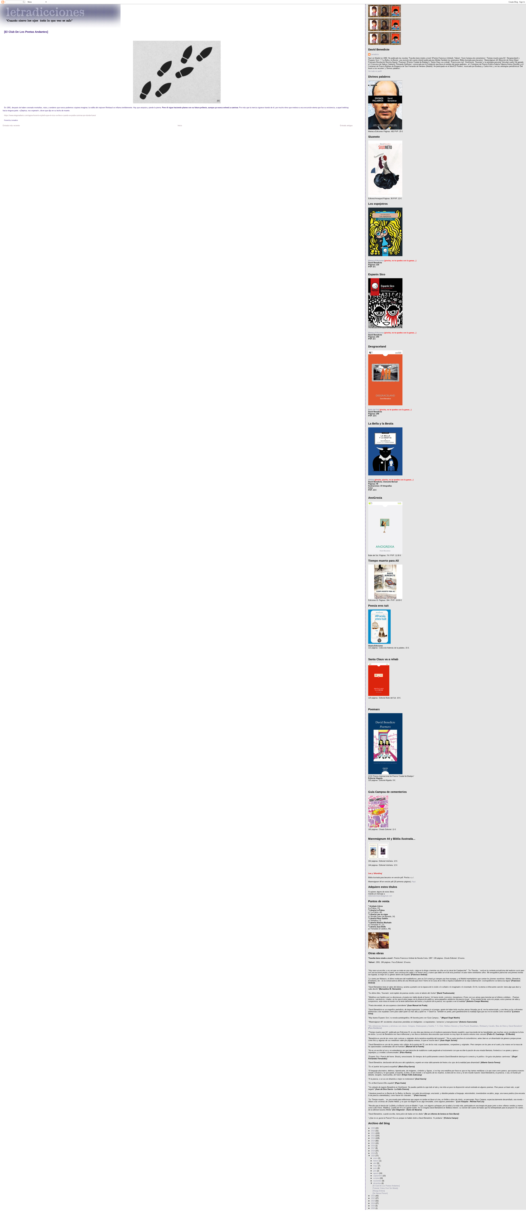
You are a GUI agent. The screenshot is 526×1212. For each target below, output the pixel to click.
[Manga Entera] (379, 1191)
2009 (373, 1128)
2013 (373, 1138)
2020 (373, 1156)
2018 (373, 1151)
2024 (373, 1203)
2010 (373, 1131)
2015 (373, 1143)
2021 (373, 1196)
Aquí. (413, 882)
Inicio (180, 126)
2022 (373, 1198)
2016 (373, 1146)
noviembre (377, 1181)
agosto (376, 1173)
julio (375, 1171)
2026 (373, 1208)
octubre (376, 1178)
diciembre (377, 1183)
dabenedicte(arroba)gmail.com (380, 896)
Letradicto (375, 54)
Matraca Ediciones (376, 261)
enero (375, 1158)
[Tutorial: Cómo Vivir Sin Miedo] (385, 1188)
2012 (373, 1136)
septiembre (378, 1176)
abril (375, 1163)
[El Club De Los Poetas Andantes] (26, 31)
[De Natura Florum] (380, 1193)
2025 (373, 1206)
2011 (373, 1133)
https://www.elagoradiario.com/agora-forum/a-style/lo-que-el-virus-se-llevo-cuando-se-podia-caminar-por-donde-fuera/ (50, 115)
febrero (376, 1161)
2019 (373, 1153)
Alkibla (371, 480)
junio (375, 1168)
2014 (373, 1141)
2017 (373, 1148)
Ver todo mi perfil (375, 71)
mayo (375, 1166)
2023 (373, 1201)
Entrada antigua (346, 126)
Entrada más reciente (11, 126)
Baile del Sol (373, 410)
